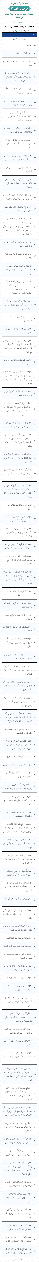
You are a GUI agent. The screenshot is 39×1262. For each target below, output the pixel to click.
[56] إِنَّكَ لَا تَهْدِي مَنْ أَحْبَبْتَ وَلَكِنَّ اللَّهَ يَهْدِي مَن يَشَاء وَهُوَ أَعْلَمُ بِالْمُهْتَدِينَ (17, 814)
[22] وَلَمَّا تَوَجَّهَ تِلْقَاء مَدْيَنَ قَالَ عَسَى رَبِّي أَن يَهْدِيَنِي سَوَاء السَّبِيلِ (19, 330)
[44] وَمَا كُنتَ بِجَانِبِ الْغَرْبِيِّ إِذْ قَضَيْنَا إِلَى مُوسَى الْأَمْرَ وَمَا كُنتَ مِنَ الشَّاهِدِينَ (18, 656)
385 (35, 45)
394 (35, 1001)
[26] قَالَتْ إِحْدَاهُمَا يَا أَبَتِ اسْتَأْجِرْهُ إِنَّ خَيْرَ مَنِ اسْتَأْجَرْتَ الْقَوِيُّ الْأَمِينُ (18, 393)
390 (35, 546)
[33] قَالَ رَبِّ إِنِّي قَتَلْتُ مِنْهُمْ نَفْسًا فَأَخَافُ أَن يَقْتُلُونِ (19, 507)
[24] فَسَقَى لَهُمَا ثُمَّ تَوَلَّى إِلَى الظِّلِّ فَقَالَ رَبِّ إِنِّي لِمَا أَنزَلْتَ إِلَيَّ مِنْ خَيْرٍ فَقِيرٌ (17, 362)
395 (35, 1111)
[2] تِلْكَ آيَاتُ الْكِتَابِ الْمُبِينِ (23, 53)
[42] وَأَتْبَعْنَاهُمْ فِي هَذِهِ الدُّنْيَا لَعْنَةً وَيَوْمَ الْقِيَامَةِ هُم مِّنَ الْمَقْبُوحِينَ (17, 629)
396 (35, 1213)
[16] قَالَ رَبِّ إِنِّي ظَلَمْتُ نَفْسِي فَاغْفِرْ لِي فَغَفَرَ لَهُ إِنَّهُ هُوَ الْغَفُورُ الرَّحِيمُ (18, 244)
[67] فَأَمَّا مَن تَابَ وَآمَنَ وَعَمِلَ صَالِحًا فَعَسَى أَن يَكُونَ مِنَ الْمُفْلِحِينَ (18, 956)
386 (35, 102)
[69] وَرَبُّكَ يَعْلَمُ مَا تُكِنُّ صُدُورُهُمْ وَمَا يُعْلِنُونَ (18, 978)
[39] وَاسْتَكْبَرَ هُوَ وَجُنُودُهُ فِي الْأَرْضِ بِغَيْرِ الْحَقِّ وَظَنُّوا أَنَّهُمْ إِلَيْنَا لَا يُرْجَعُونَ (19, 593)
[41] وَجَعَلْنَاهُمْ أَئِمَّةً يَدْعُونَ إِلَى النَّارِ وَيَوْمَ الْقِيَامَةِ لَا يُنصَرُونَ (18, 617)
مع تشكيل (28, 30)
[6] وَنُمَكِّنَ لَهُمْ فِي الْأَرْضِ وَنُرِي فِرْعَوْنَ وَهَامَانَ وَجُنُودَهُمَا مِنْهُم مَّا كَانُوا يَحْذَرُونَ (18, 102)
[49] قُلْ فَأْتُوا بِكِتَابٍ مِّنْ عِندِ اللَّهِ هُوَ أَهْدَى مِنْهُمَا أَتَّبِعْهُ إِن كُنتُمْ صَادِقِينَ (18, 731)
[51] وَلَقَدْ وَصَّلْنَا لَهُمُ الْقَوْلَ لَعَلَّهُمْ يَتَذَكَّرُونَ (19, 756)
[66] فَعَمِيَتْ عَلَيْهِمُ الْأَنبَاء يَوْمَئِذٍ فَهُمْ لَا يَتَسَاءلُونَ (17, 946)
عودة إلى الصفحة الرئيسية (19, 22)
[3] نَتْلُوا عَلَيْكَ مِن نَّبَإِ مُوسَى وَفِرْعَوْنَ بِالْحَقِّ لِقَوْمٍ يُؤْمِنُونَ (17, 63)
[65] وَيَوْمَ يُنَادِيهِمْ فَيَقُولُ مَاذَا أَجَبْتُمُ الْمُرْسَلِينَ (19, 938)
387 (35, 209)
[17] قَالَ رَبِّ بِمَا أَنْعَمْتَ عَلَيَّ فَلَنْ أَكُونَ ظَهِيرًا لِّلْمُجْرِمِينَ (18, 256)
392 (35, 756)
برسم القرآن (11, 30)
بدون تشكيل (20, 30)
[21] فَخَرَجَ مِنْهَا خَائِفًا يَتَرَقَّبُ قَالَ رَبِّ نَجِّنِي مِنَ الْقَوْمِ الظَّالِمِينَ (18, 318)
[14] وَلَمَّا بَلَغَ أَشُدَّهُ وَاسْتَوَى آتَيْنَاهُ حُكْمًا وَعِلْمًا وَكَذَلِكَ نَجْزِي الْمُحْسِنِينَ (18, 209)
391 (35, 656)
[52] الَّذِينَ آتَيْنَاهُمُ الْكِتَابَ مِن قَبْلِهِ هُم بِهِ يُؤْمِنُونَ (17, 765)
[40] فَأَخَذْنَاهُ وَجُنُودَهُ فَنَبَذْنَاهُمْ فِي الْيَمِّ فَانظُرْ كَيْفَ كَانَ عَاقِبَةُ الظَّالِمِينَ (17, 605)
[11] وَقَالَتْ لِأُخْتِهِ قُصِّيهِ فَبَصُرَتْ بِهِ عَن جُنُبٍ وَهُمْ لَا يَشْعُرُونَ (17, 169)
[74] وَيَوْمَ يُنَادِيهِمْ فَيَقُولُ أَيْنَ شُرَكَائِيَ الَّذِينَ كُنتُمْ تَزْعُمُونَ (18, 1043)
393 (35, 873)
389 (35, 440)
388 (35, 330)
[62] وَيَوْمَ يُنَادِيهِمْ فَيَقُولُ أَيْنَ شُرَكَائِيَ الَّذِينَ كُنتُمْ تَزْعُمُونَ (18, 900)
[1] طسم (29, 45)
